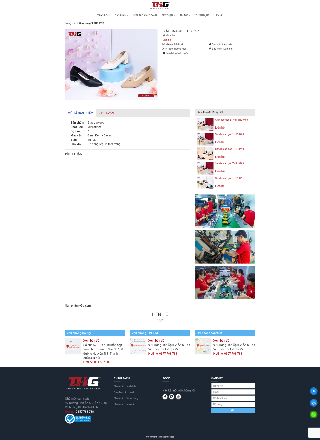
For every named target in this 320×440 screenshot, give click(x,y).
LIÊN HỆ (218, 15)
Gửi (233, 410)
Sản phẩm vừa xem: (78, 305)
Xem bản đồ (91, 340)
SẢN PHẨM (121, 15)
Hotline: (79, 411)
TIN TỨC (184, 15)
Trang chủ (70, 23)
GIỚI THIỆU (167, 15)
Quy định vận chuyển (124, 392)
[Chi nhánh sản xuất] (203, 346)
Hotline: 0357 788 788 (227, 353)
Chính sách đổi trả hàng (126, 398)
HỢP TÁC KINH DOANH (145, 15)
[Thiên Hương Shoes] (160, 5)
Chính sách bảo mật (124, 404)
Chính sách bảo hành (125, 386)
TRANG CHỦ (103, 15)
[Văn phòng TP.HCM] (138, 346)
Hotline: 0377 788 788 (162, 353)
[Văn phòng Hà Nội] (73, 346)
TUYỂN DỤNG (202, 15)
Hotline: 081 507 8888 (97, 362)
